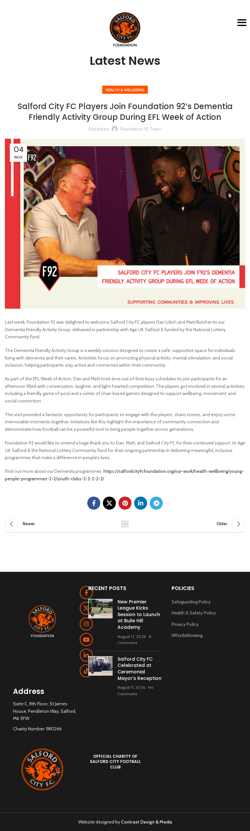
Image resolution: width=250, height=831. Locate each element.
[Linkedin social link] (140, 503)
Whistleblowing (187, 635)
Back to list (125, 523)
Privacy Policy (185, 624)
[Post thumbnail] (100, 622)
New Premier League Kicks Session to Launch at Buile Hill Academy (139, 614)
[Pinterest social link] (125, 503)
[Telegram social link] (156, 503)
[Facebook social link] (93, 503)
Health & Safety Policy (194, 613)
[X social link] (109, 503)
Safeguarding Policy (191, 602)
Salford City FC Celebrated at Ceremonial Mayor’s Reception (139, 669)
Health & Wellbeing (125, 89)
